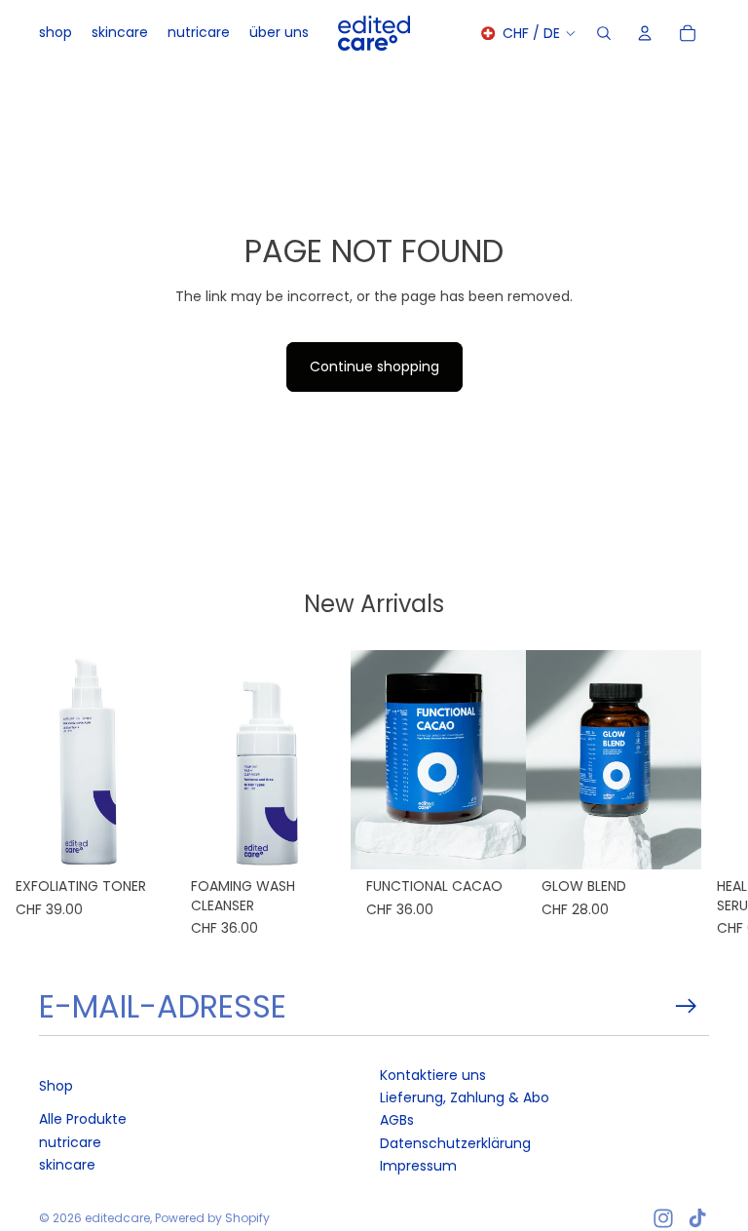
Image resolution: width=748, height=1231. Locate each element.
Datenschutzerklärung (455, 1143)
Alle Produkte (83, 1119)
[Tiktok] (697, 1218)
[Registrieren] (686, 1006)
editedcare (117, 1218)
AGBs (397, 1120)
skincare (67, 1164)
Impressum (418, 1165)
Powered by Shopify (212, 1218)
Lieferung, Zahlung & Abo (464, 1097)
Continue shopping (374, 366)
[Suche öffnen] (603, 33)
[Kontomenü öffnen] (644, 33)
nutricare (70, 1142)
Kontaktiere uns (433, 1075)
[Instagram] (663, 1218)
